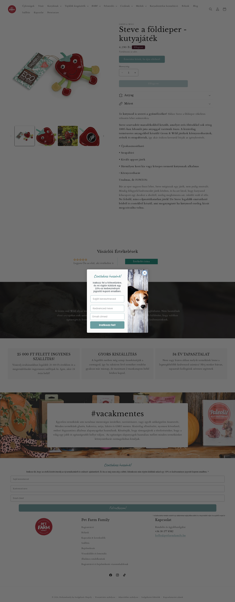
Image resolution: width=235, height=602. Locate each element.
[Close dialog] (144, 272)
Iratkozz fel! (107, 325)
